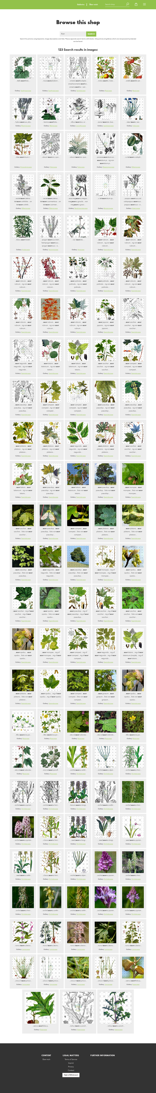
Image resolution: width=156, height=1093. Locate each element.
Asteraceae (136, 208)
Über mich (93, 4)
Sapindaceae (108, 250)
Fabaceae (53, 167)
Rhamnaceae (26, 126)
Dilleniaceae (136, 167)
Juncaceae (26, 984)
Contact (71, 1070)
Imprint (71, 1063)
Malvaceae (53, 126)
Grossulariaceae (26, 167)
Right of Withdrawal (71, 1075)
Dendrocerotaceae (81, 208)
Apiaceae (81, 250)
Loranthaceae (81, 126)
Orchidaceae (81, 774)
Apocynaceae (53, 250)
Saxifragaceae (26, 91)
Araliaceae (26, 250)
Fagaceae (135, 984)
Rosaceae (108, 91)
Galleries (80, 4)
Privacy (71, 1067)
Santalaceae (81, 91)
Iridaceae (136, 126)
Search (91, 34)
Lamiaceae (26, 949)
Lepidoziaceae (108, 126)
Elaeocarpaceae (108, 167)
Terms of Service (71, 1059)
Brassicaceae (108, 208)
